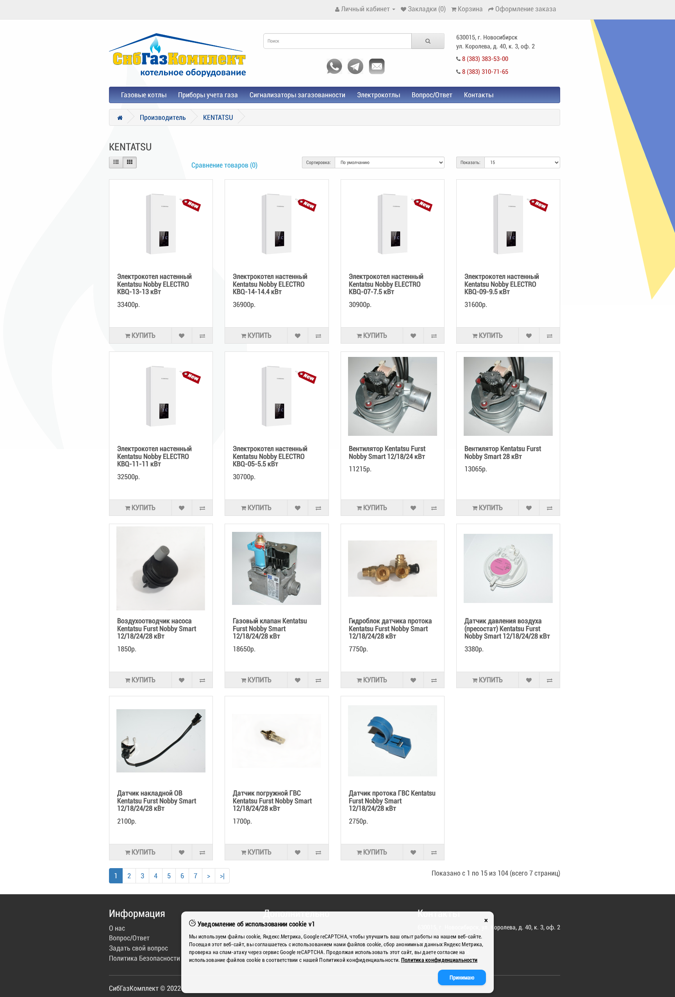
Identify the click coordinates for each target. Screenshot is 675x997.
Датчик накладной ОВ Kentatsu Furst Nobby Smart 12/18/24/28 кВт (156, 801)
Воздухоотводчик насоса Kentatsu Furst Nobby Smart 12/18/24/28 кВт (156, 628)
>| (222, 876)
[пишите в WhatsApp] (332, 65)
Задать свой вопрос (138, 948)
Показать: (470, 162)
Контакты (478, 95)
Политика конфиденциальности (439, 960)
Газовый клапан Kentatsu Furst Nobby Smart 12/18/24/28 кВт (270, 628)
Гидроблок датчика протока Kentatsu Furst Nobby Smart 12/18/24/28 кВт (390, 628)
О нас (117, 928)
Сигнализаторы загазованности (297, 95)
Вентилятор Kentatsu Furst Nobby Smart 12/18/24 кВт (387, 452)
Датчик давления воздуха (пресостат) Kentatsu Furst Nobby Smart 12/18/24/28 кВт (507, 628)
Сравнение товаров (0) (224, 165)
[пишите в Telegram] (353, 65)
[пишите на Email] (375, 65)
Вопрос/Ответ (432, 95)
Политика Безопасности (144, 958)
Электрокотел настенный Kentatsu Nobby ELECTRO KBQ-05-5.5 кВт (270, 456)
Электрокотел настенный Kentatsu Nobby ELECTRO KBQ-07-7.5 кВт (386, 284)
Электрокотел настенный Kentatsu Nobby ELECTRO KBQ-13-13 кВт (154, 284)
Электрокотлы (378, 95)
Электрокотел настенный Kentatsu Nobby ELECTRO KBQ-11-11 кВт (154, 456)
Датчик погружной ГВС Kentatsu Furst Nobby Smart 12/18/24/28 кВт (272, 801)
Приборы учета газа (208, 95)
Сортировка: (318, 162)
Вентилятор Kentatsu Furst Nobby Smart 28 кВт (502, 452)
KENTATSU (218, 117)
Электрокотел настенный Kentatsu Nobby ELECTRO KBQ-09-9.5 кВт (501, 284)
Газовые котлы (143, 95)
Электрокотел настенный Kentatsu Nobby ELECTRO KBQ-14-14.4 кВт (270, 284)
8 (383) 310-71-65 (485, 71)
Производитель (163, 117)
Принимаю (462, 977)
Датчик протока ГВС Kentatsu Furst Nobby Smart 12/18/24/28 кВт (392, 801)
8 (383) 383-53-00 (485, 58)
